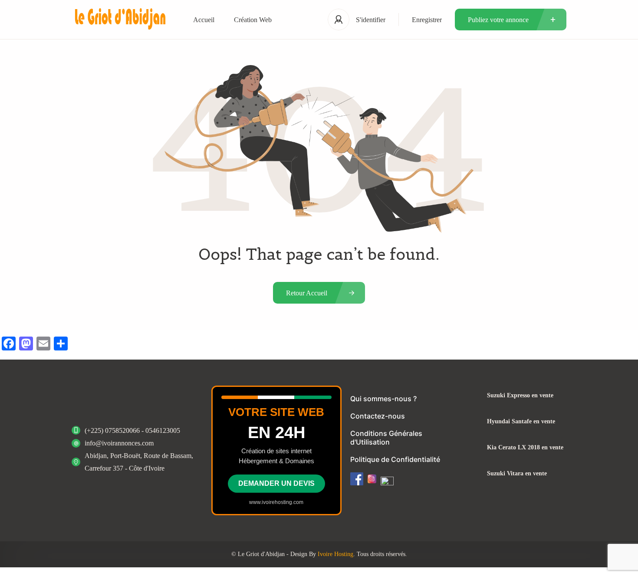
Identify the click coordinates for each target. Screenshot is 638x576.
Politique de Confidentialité (395, 459)
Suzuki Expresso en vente (520, 396)
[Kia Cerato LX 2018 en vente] (470, 447)
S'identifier (370, 19)
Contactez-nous (377, 416)
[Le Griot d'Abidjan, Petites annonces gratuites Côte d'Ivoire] (119, 20)
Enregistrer (427, 19)
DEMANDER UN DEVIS (276, 483)
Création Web (253, 19)
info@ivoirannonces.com (119, 443)
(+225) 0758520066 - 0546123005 (132, 430)
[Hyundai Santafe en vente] (470, 421)
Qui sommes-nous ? (383, 398)
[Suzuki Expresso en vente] (470, 395)
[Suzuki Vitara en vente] (470, 473)
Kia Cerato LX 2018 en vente (525, 448)
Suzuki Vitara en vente (517, 474)
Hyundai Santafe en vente (521, 422)
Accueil (203, 19)
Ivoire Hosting (335, 554)
